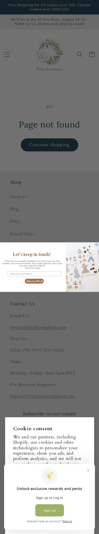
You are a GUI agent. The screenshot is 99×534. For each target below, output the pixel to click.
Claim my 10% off (34, 281)
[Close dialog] (96, 244)
